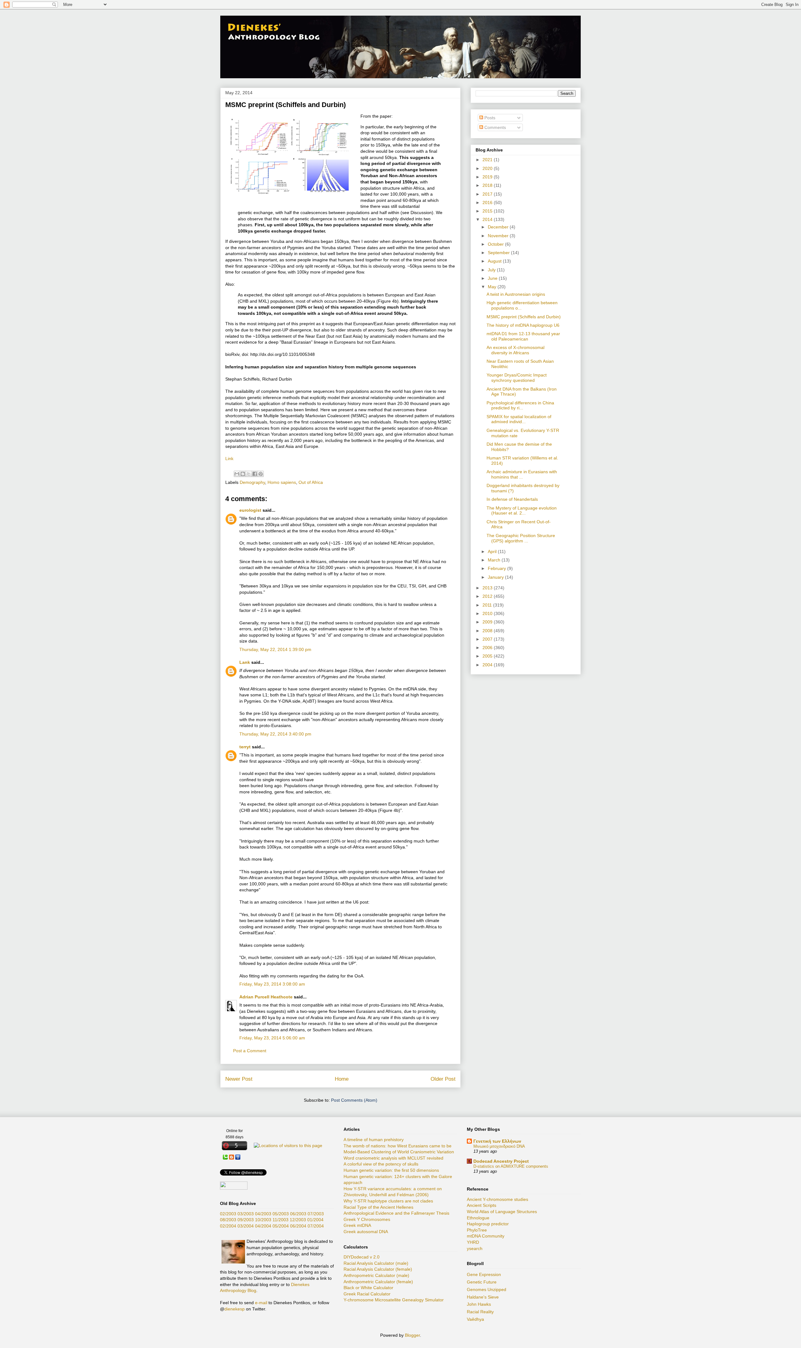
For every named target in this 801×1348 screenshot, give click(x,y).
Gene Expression (484, 1274)
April (493, 551)
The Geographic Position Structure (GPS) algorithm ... (521, 538)
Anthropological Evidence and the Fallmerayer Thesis (396, 1213)
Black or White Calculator (368, 1287)
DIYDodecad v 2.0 (362, 1256)
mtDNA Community (485, 1235)
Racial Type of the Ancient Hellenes (378, 1207)
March (495, 559)
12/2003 (298, 1219)
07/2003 (316, 1213)
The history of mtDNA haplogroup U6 (523, 325)
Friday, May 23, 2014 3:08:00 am (272, 984)
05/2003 (281, 1213)
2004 (488, 664)
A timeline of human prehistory (374, 1139)
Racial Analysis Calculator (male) (376, 1263)
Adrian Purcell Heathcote (266, 996)
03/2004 (245, 1225)
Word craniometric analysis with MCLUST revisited (393, 1158)
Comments (494, 127)
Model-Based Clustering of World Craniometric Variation (399, 1151)
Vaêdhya (475, 1319)
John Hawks (479, 1304)
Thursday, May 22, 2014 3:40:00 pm (275, 733)
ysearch (474, 1248)
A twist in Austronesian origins (516, 294)
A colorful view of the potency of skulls (381, 1163)
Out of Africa (310, 482)
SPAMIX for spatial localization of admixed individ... (519, 419)
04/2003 (263, 1213)
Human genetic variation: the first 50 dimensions (391, 1170)
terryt (245, 746)
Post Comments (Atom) (354, 1100)
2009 (488, 621)
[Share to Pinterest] (261, 474)
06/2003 (298, 1213)
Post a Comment (249, 1050)
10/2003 (263, 1219)
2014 (488, 219)
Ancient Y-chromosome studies (497, 1199)
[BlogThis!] (243, 474)
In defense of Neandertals (512, 499)
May (492, 286)
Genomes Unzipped (486, 1289)
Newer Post (239, 1079)
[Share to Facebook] (255, 474)
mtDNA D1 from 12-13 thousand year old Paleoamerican (523, 336)
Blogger (412, 1335)
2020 (488, 168)
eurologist (250, 510)
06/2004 (298, 1225)
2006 (488, 647)
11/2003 (280, 1219)
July (492, 269)
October (496, 244)
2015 (488, 210)
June (493, 278)
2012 (488, 596)
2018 (488, 185)
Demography (252, 482)
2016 (488, 202)
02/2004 (228, 1225)
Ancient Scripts (481, 1205)
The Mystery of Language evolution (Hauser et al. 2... (522, 510)
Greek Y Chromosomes (367, 1219)
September (499, 252)
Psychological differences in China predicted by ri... (520, 405)
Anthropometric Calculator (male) (376, 1275)
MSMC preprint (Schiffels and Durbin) (524, 316)
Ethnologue (478, 1217)
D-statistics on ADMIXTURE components (510, 1166)
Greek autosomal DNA (366, 1231)
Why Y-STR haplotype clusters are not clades (388, 1200)
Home (342, 1079)
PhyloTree (477, 1230)
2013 (488, 587)
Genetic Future (482, 1281)
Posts (489, 117)
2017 (488, 194)
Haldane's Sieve (483, 1296)
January (496, 577)
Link (229, 458)
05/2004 (281, 1225)
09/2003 (245, 1219)
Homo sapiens (282, 482)
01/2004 (315, 1219)
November (499, 235)
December (499, 226)
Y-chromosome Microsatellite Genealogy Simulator (394, 1299)
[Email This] (237, 474)
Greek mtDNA (357, 1225)
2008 (488, 630)
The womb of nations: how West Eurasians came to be (398, 1145)
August (495, 261)
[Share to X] (249, 474)
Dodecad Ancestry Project (501, 1161)
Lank (244, 662)
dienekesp (234, 1308)
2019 (488, 176)
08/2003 (228, 1219)
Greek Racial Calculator (367, 1293)
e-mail (261, 1302)
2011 (487, 604)
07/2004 (316, 1225)
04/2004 (263, 1225)
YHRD (473, 1242)
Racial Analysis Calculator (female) (378, 1269)
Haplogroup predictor (488, 1223)
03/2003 (245, 1213)
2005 (488, 656)
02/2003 (228, 1213)
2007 (488, 639)
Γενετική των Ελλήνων (497, 1141)
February (497, 568)
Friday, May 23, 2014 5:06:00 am (272, 1037)
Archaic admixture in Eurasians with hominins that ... (522, 474)
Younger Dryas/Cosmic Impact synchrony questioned (517, 377)
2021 (488, 159)
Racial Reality (480, 1311)
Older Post (443, 1079)
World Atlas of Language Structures (502, 1211)
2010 (488, 613)
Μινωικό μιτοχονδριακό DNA (499, 1146)
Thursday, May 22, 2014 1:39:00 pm (275, 649)
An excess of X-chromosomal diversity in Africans (515, 350)
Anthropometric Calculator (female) (378, 1281)
